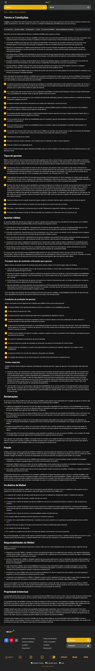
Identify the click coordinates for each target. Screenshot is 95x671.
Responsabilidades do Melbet (65, 29)
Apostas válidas (19, 29)
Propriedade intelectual (82, 29)
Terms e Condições (28, 642)
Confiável (25, 645)
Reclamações (30, 29)
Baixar (52, 7)
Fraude (38, 29)
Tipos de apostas (7, 29)
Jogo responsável (11, 566)
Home (6, 12)
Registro (9, 7)
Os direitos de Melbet (47, 29)
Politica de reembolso (28, 638)
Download (71, 640)
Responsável (26, 648)
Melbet (7, 22)
